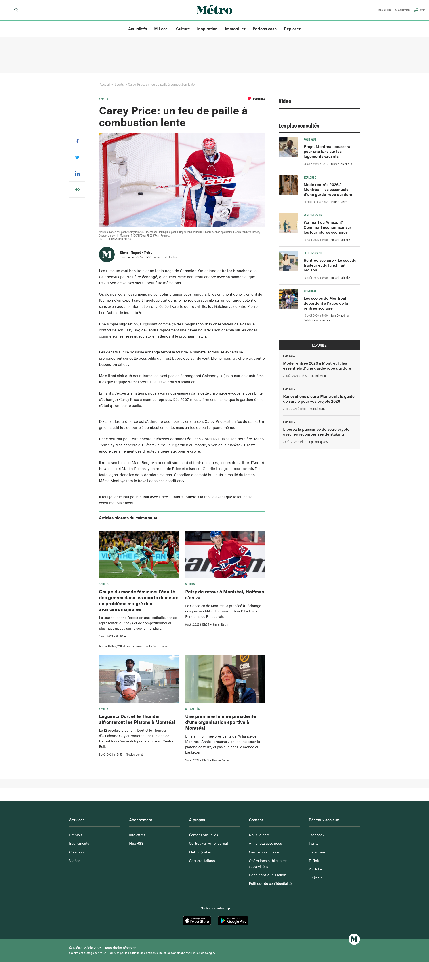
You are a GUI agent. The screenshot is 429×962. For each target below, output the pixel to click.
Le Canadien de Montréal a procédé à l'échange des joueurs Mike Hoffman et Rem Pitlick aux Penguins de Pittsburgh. (223, 611)
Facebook (316, 834)
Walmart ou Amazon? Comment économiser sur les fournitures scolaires (327, 227)
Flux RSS (136, 843)
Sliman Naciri (220, 624)
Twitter (314, 843)
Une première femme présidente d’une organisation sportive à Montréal (220, 722)
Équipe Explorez (318, 441)
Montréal (310, 291)
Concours (77, 852)
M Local (161, 28)
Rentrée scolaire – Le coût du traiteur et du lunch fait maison (330, 265)
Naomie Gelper (221, 760)
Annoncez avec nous (265, 843)
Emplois (75, 834)
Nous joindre (259, 834)
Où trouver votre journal (208, 843)
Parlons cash (265, 28)
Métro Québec (200, 852)
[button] (6, 10)
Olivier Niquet (130, 252)
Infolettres (137, 834)
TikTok (314, 860)
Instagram (317, 852)
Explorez (292, 28)
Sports (119, 84)
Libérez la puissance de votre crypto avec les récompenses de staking (316, 431)
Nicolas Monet (134, 754)
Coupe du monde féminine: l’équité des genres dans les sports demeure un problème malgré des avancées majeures (139, 600)
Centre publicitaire (264, 852)
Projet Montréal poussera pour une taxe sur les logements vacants (327, 151)
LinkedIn (316, 877)
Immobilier (235, 28)
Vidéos (74, 860)
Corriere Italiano (202, 860)
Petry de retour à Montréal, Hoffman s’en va (224, 594)
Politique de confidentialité (270, 883)
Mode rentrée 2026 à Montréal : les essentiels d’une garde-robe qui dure (328, 189)
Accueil (105, 84)
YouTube (315, 869)
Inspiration (207, 28)
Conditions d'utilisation (185, 953)
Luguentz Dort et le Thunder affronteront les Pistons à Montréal (137, 719)
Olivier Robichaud (341, 164)
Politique (310, 139)
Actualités (137, 28)
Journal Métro (339, 201)
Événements (79, 843)
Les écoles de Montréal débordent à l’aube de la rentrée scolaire (326, 303)
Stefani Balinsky (340, 239)
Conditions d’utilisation (267, 874)
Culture (183, 28)
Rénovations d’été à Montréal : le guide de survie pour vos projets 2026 (319, 398)
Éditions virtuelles (203, 834)
